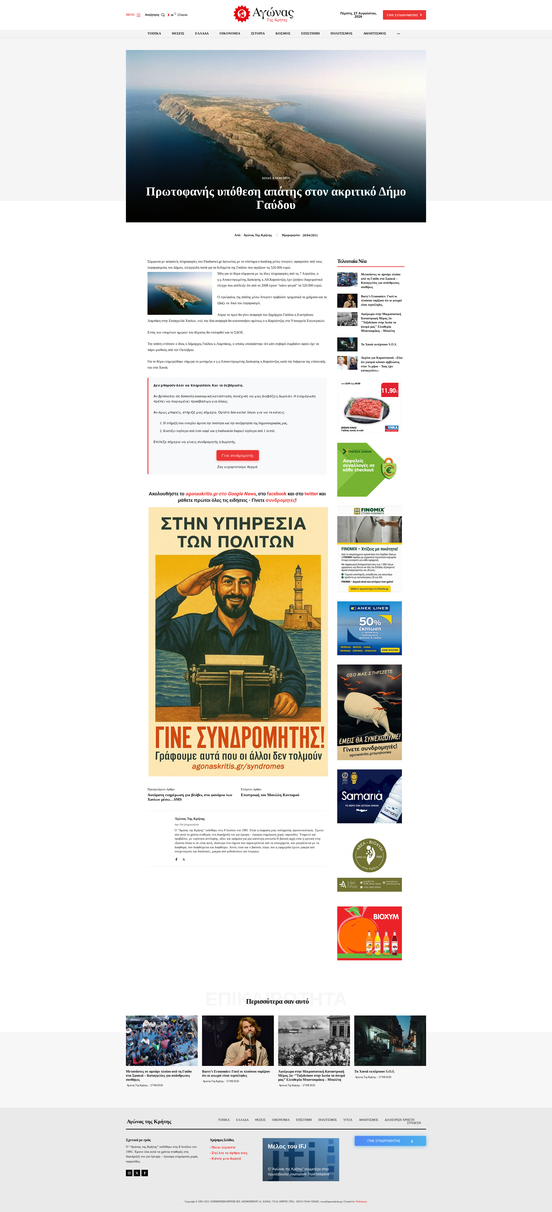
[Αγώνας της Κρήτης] (157, 838)
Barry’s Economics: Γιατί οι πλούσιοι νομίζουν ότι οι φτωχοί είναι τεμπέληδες (381, 300)
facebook (277, 493)
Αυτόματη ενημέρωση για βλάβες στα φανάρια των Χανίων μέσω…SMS (189, 797)
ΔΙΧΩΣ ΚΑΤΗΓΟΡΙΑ (276, 178)
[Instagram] (129, 1173)
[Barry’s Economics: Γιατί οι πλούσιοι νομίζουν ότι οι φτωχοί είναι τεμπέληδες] (347, 301)
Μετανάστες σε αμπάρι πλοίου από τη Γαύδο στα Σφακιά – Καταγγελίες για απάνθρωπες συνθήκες (159, 1075)
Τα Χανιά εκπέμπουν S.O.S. (379, 344)
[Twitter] (183, 858)
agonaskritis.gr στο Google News (220, 493)
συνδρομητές (280, 500)
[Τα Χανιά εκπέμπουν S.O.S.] (347, 344)
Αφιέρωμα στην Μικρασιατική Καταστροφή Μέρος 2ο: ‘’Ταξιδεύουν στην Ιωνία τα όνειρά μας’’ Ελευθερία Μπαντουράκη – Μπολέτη (381, 322)
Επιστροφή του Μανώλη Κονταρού (270, 795)
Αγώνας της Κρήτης (257, 235)
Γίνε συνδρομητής (238, 455)
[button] (155, 14)
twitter (311, 493)
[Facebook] (176, 858)
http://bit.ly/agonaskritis (187, 824)
